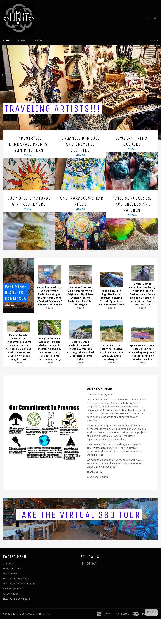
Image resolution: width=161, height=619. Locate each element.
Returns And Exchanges (16, 598)
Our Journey (10, 573)
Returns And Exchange (16, 578)
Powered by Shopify (41, 614)
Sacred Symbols (12, 588)
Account (154, 40)
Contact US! (41, 40)
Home (6, 40)
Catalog (22, 40)
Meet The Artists (12, 568)
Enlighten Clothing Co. (21, 614)
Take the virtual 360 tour (79, 514)
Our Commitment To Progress (20, 583)
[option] (80, 92)
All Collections (11, 593)
